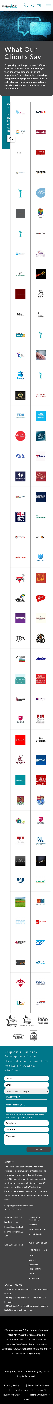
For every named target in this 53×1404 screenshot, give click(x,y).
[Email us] (39, 6)
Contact (32, 1260)
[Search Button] (33, 5)
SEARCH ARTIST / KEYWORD (9, 117)
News (31, 1255)
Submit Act (34, 1278)
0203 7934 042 (16, 1244)
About (32, 1273)
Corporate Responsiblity (35, 1266)
